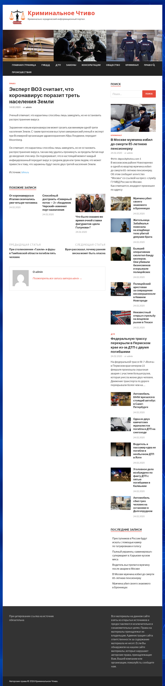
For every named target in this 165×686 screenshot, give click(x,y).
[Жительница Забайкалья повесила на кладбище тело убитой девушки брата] (121, 231)
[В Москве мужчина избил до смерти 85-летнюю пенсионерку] (133, 132)
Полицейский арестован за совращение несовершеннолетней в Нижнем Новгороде (147, 292)
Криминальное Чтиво (61, 13)
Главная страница (24, 65)
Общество (113, 65)
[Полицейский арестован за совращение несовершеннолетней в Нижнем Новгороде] (121, 294)
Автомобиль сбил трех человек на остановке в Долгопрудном (142, 504)
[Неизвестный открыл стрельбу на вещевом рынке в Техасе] (121, 323)
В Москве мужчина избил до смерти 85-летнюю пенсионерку (131, 143)
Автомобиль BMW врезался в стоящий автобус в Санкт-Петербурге (144, 400)
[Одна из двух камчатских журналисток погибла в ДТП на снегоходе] (121, 430)
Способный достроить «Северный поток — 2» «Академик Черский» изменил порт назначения (57, 202)
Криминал (132, 65)
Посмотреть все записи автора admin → (57, 278)
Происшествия (21, 72)
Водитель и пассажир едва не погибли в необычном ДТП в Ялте (144, 450)
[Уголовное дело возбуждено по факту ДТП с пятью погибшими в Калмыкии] (121, 480)
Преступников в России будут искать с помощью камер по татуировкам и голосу (129, 542)
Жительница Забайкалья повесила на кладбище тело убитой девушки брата (142, 228)
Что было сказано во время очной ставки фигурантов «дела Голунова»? (89, 222)
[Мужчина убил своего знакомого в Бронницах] (121, 209)
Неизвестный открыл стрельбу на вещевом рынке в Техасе (144, 317)
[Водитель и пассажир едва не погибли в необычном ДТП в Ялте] (121, 455)
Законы (71, 65)
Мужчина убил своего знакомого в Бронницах (142, 203)
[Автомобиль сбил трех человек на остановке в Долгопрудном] (121, 508)
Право (148, 65)
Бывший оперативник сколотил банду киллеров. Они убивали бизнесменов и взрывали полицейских (143, 260)
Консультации (91, 65)
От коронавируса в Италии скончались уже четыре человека (23, 199)
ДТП (58, 65)
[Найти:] (133, 94)
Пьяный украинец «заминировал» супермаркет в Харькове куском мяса (132, 555)
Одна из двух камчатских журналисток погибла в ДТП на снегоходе (144, 425)
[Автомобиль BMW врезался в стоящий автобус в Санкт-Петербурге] (121, 404)
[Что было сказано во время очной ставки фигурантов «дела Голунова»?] (90, 212)
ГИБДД (45, 65)
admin (29, 107)
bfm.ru (25, 172)
